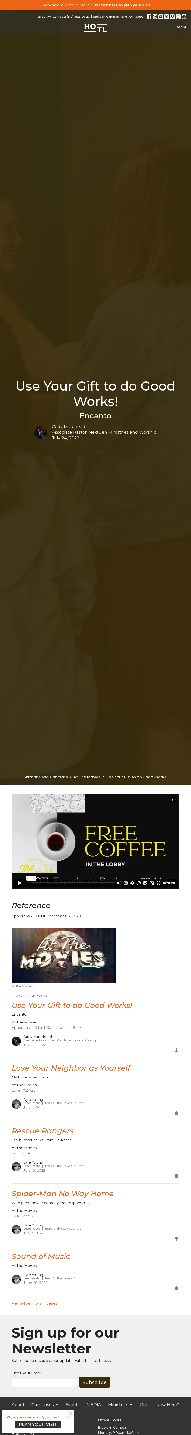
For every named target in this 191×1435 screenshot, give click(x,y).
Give (144, 1404)
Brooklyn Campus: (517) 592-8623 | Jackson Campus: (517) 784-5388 (90, 16)
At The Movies (87, 777)
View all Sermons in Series (34, 1303)
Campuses (42, 1404)
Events (72, 1404)
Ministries (118, 1404)
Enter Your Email (26, 1373)
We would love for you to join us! (96, 5)
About (18, 1404)
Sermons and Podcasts (46, 777)
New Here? (167, 1404)
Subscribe (95, 1382)
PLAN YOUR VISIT (38, 1424)
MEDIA (94, 1404)
